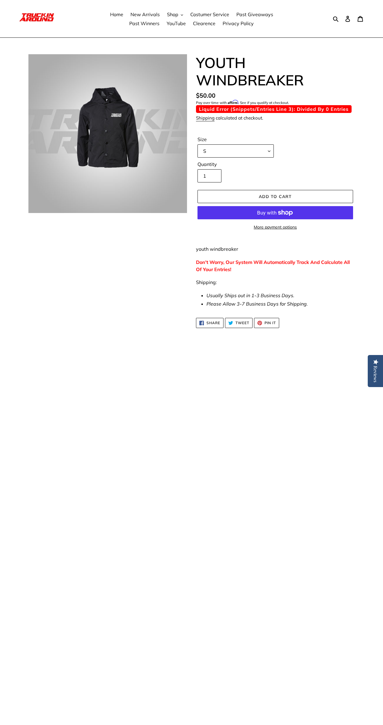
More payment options (275, 227)
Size (202, 139)
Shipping (205, 118)
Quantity (207, 164)
